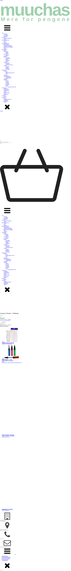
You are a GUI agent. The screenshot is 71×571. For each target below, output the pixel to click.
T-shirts (5, 275)
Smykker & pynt (6, 90)
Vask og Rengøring (7, 76)
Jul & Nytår (4, 97)
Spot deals (5, 33)
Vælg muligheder (10, 360)
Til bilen (7, 80)
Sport (6, 268)
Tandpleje (7, 66)
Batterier (5, 96)
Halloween (5, 48)
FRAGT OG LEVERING (6, 558)
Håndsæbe (7, 67)
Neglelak (7, 53)
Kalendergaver (6, 283)
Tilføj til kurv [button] (7, 510)
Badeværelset (6, 75)
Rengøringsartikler (8, 77)
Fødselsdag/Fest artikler (5, 43)
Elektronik (3, 95)
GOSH (5, 50)
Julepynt (5, 98)
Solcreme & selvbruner (9, 64)
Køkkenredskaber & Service (10, 72)
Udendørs (5, 79)
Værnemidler (8, 69)
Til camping (7, 84)
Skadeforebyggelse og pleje (12, 86)
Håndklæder (6, 88)
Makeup (7, 52)
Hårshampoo (8, 58)
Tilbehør (5, 94)
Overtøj (5, 91)
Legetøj (5, 40)
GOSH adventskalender (7, 99)
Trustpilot (1, 0)
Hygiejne (5, 65)
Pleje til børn (6, 238)
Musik (5, 221)
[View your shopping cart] (35, 206)
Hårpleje (5, 56)
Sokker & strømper (7, 92)
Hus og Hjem (4, 252)
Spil (4, 41)
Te (6, 74)
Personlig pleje (4, 49)
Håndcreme (7, 63)
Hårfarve (7, 61)
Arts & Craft (4, 37)
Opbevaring (5, 78)
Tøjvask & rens (8, 260)
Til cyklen (7, 81)
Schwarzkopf (8, 57)
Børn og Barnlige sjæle (5, 222)
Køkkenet (5, 253)
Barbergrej (7, 237)
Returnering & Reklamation (6, 557)
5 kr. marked (6, 34)
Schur (7, 71)
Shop (3, 215)
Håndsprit (7, 68)
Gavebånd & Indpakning (7, 38)
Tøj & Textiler (4, 87)
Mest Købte (5, 36)
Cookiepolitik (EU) (5, 560)
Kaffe (7, 73)
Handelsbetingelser (5, 556)
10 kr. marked (6, 35)
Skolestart (5, 42)
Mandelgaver (6, 100)
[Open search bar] (0, 141)
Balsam (7, 59)
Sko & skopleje (6, 276)
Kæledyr (7, 85)
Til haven (7, 82)
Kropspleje (5, 62)
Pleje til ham (6, 54)
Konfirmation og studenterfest (8, 229)
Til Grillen (7, 83)
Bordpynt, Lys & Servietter (8, 46)
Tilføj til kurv (2, 318)
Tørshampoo (8, 60)
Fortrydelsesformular (5, 559)
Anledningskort (6, 44)
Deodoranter (8, 245)
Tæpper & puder (6, 89)
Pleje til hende (6, 51)
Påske (5, 230)
